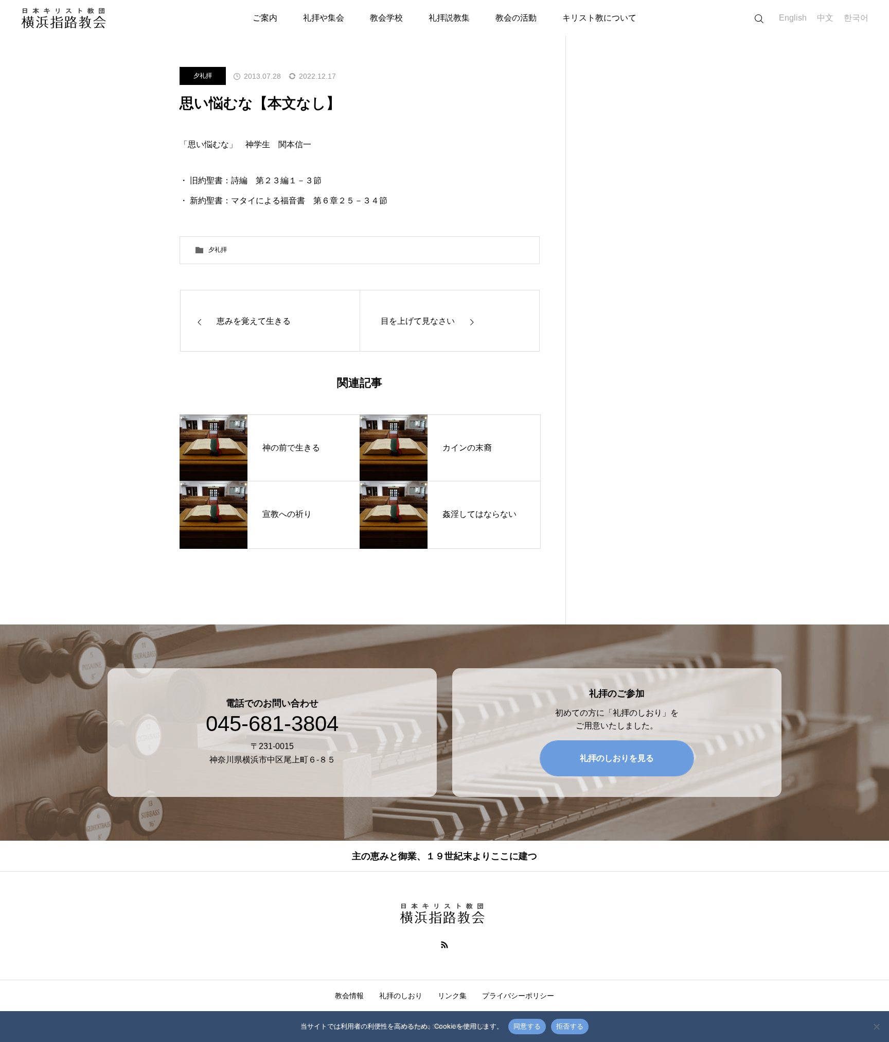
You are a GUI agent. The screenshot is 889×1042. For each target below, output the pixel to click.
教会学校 (386, 17)
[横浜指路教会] (66, 18)
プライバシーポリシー (518, 996)
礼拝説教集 (449, 17)
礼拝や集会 (323, 17)
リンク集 (452, 996)
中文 (825, 17)
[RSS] (444, 944)
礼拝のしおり (400, 996)
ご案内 (265, 17)
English (793, 17)
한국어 (856, 17)
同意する (527, 1026)
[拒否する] (876, 1026)
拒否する (569, 1026)
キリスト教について (599, 17)
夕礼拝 (202, 75)
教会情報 (349, 996)
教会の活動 (516, 17)
